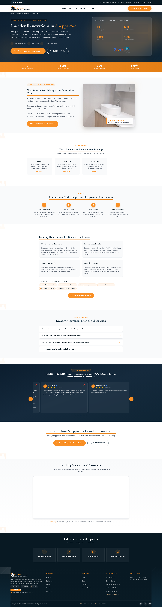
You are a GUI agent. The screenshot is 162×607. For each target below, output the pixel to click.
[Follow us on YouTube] (150, 603)
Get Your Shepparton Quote (80, 295)
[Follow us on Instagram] (145, 603)
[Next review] (131, 399)
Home (64, 8)
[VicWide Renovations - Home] (20, 8)
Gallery (82, 8)
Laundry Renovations (22, 13)
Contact (91, 8)
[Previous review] (30, 399)
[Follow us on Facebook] (140, 603)
